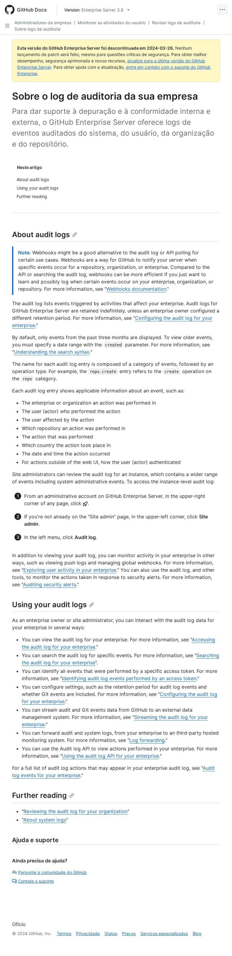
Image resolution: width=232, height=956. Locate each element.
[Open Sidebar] (7, 26)
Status (111, 933)
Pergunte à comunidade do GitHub (52, 872)
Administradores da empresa (42, 22)
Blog (197, 933)
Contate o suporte (36, 881)
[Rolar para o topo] (219, 943)
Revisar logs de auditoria (176, 22)
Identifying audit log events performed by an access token (129, 678)
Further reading (39, 795)
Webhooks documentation (136, 289)
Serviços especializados (164, 933)
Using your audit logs (49, 604)
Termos (64, 933)
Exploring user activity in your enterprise (69, 570)
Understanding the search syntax (51, 352)
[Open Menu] (222, 10)
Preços (129, 933)
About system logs (44, 820)
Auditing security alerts (49, 584)
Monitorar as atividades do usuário (112, 22)
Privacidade (88, 933)
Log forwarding (147, 740)
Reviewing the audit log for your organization (75, 811)
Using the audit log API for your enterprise (110, 756)
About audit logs (41, 234)
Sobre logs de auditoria (37, 28)
